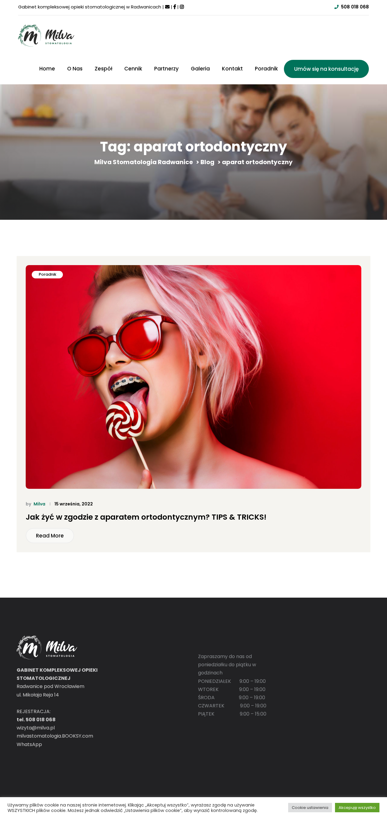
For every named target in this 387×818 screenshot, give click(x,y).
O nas (75, 68)
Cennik (133, 68)
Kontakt (232, 68)
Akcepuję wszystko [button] (357, 807)
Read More (50, 535)
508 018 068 (355, 7)
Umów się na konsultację (326, 69)
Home (47, 68)
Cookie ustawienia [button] (310, 807)
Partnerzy (166, 68)
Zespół (103, 68)
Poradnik (266, 68)
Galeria (200, 68)
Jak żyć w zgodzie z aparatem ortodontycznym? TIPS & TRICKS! (146, 517)
